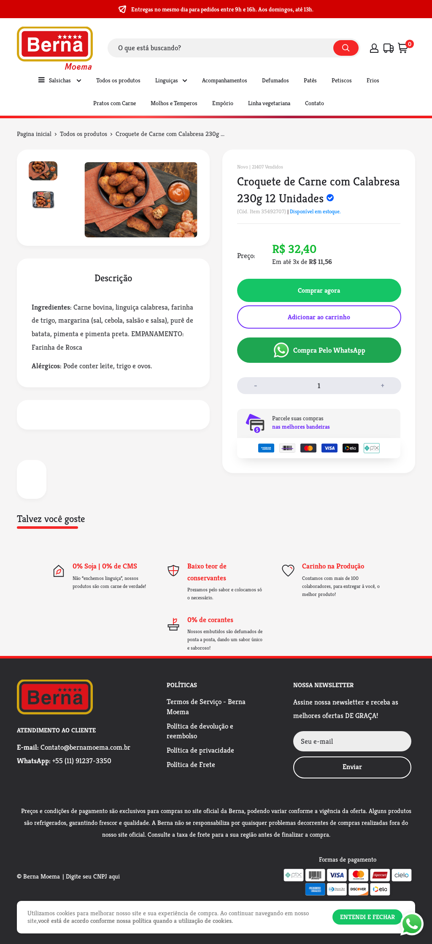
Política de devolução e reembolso (200, 731)
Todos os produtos (118, 80)
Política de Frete (191, 764)
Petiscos (342, 80)
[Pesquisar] (346, 48)
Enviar (352, 766)
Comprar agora (319, 290)
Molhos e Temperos (174, 103)
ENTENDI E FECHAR (367, 917)
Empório (222, 103)
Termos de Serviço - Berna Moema (206, 706)
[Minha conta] (374, 48)
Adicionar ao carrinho (319, 317)
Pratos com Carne (114, 103)
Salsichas (60, 80)
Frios (373, 80)
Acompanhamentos (224, 80)
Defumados (275, 80)
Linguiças (166, 80)
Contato (314, 103)
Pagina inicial (34, 134)
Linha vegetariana (269, 103)
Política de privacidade (200, 750)
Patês (310, 80)
